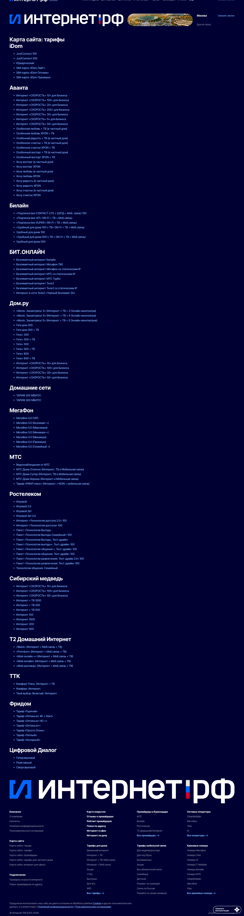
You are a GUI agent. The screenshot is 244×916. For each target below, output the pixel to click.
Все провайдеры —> (148, 835)
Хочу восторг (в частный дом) (34, 161)
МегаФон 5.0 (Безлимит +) (32, 423)
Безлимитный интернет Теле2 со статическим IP (46, 288)
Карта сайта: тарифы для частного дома (31, 859)
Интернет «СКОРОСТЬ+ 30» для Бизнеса (42, 114)
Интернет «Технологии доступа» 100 (39, 525)
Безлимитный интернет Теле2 (35, 283)
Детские (141, 878)
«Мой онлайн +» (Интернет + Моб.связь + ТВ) (44, 656)
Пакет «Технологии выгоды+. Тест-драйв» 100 (45, 544)
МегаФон (192, 821)
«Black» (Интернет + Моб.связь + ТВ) (39, 646)
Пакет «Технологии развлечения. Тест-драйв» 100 (47, 563)
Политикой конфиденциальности (55, 906)
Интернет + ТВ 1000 (28, 600)
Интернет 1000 (25, 619)
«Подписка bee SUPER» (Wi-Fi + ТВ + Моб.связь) (46, 222)
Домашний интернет (98, 850)
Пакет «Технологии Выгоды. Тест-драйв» (42, 539)
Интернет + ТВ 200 (28, 605)
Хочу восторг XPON (28, 166)
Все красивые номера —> (201, 893)
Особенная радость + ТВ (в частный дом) (42, 138)
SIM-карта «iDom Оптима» (32, 72)
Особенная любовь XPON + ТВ (35, 133)
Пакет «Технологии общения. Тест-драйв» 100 (45, 554)
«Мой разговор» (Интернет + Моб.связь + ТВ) (44, 665)
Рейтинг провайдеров (99, 821)
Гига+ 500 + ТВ (25, 349)
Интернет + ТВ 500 (28, 609)
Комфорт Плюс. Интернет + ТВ (35, 683)
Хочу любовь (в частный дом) (34, 171)
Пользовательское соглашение (26, 830)
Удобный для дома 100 (30, 232)
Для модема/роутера (148, 850)
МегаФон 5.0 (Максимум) (32, 427)
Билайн (141, 821)
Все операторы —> (197, 835)
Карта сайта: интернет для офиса (27, 864)
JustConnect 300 (26, 58)
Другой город (204, 24)
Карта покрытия (96, 811)
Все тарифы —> (95, 893)
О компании (16, 816)
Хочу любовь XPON (28, 176)
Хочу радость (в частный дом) (35, 180)
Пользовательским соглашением (93, 906)
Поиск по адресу (96, 826)
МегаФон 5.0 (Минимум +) (32, 432)
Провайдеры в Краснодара (152, 811)
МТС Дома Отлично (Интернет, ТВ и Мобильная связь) (50, 469)
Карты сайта (17, 840)
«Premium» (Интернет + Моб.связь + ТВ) (41, 651)
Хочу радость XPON (28, 185)
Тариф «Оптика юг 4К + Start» (34, 716)
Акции (90, 869)
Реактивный (24, 762)
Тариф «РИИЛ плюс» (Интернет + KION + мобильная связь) (53, 483)
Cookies (97, 903)
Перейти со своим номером (152, 893)
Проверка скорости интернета (26, 879)
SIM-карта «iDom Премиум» (33, 77)
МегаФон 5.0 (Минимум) (31, 437)
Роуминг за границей (148, 883)
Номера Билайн (195, 869)
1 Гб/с (90, 874)
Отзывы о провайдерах (100, 816)
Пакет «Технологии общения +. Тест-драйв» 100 (46, 549)
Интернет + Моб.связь (99, 864)
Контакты (15, 821)
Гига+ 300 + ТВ (25, 339)
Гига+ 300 (22, 334)
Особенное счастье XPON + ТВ (35, 147)
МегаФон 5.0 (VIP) (27, 418)
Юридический (25, 63)
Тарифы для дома (97, 845)
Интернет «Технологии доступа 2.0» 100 (41, 520)
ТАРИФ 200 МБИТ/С (28, 395)
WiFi (89, 888)
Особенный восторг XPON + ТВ (35, 157)
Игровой (21, 501)
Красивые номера (197, 845)
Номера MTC (194, 874)
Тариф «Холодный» (28, 739)
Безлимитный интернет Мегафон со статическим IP (48, 269)
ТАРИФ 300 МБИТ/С (28, 400)
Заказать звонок (226, 15)
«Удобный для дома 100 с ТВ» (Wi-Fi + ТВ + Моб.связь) (50, 227)
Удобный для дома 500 (30, 241)
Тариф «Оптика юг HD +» (31, 720)
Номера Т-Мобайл (197, 864)
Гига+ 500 (22, 344)
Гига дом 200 (24, 325)
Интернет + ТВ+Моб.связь (101, 859)
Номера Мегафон (196, 850)
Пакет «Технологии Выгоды (33, 530)
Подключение (18, 874)
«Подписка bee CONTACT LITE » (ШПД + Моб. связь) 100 (51, 213)
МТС (139, 816)
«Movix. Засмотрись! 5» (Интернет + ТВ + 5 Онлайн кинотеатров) (56, 320)
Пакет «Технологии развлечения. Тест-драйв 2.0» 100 (50, 558)
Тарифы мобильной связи (151, 845)
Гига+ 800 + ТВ (25, 358)
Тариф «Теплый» (26, 735)
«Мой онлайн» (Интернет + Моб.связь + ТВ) (43, 661)
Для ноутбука (144, 855)
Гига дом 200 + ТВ (27, 329)
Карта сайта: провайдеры (23, 855)
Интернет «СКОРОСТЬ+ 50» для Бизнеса (42, 124)
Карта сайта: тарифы (21, 850)
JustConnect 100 (26, 53)
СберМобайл (194, 816)
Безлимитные (144, 859)
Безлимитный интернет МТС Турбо (38, 278)
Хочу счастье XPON (28, 195)
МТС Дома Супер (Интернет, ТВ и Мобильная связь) (48, 474)
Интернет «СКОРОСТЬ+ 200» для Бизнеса (42, 109)
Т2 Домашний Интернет (150, 830)
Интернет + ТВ (94, 855)
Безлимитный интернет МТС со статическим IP (45, 274)
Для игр (91, 883)
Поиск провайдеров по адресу (26, 884)
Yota (189, 826)
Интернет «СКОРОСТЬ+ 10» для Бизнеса (41, 95)
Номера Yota (194, 855)
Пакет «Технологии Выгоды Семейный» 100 (44, 534)
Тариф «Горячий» (27, 711)
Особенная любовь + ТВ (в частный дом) (41, 128)
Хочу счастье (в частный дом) (35, 190)
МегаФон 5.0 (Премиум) (31, 441)
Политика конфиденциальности (27, 826)
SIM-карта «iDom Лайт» (30, 68)
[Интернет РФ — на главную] (122, 790)
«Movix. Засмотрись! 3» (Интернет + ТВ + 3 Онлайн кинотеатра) (56, 310)
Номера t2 (192, 859)
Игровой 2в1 (23, 511)
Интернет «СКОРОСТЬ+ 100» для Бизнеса (42, 100)
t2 (188, 830)
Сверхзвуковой (25, 767)
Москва (202, 15)
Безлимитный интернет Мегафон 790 (39, 264)
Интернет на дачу (97, 835)
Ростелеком (143, 826)
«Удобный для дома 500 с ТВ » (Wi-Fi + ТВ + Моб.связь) (51, 236)
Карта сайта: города (20, 845)
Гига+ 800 (22, 353)
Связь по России (146, 888)
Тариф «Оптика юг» (28, 725)
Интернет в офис (96, 830)
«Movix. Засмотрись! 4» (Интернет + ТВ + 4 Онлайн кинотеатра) (56, 315)
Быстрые (92, 878)
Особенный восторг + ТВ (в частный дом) (42, 152)
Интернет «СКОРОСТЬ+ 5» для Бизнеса (41, 119)
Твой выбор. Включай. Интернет (36, 693)
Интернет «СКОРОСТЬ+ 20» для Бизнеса (42, 104)
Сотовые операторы (199, 811)
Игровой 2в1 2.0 (26, 515)
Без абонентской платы (149, 869)
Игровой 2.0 (23, 506)
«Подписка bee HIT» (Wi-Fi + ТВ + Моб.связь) (44, 218)
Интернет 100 (24, 614)
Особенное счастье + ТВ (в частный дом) (42, 143)
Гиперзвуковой (25, 757)
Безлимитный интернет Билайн (36, 259)
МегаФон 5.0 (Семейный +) (33, 446)
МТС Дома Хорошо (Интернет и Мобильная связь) (47, 479)
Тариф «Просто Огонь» (30, 730)
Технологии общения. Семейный (37, 568)
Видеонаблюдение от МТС (33, 464)
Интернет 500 (25, 629)
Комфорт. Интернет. (28, 688)
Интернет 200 (25, 624)
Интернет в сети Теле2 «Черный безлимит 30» (45, 293)
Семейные (142, 874)
